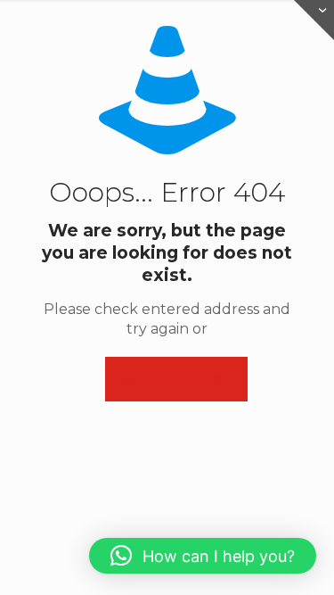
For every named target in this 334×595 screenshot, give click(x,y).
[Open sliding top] (314, 20)
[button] (202, 556)
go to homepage (176, 379)
